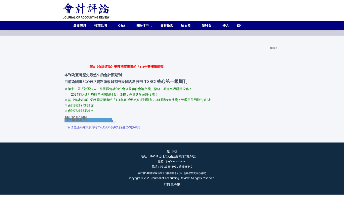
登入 (226, 25)
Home (273, 47)
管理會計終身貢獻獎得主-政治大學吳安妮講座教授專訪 (103, 127)
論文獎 (186, 25)
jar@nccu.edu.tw (176, 161)
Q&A (121, 25)
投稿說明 (100, 25)
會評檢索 (166, 25)
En (239, 25)
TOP (337, 214)
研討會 (206, 25)
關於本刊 (143, 25)
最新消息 (79, 25)
